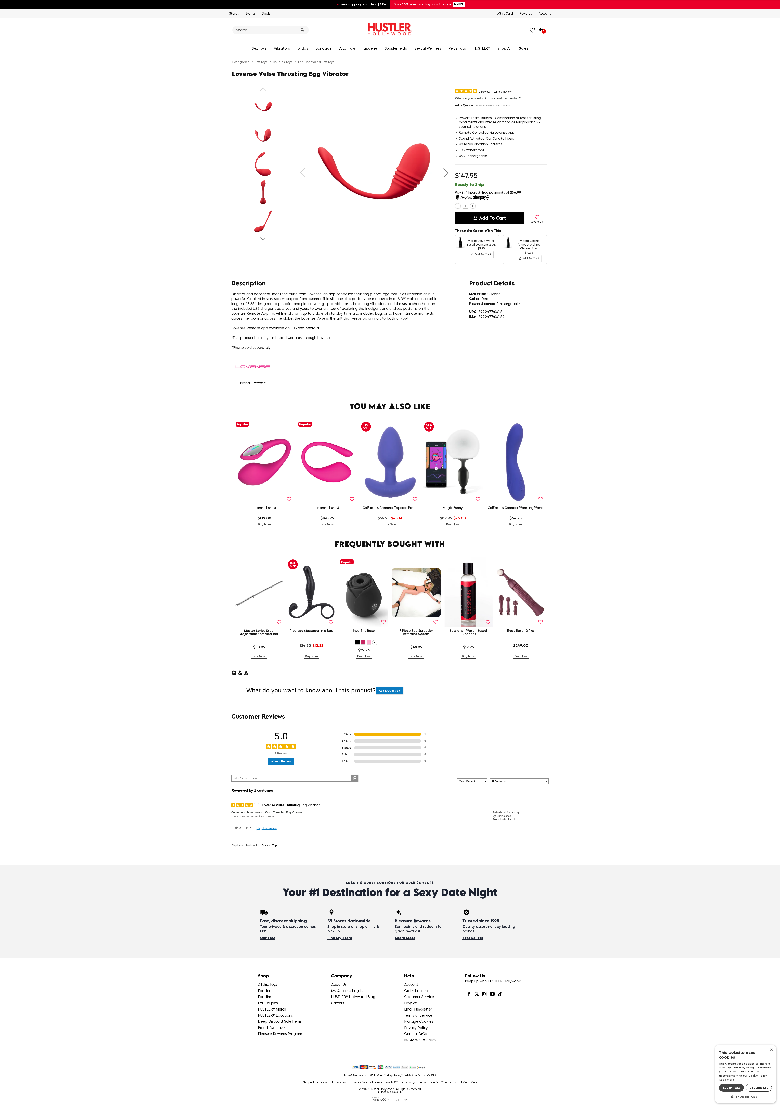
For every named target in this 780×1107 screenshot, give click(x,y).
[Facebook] (469, 994)
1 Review (484, 91)
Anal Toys (347, 48)
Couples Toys (282, 62)
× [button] (771, 1049)
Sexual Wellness (428, 48)
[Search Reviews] (354, 778)
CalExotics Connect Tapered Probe (390, 508)
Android (312, 328)
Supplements (396, 48)
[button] (445, 172)
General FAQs (415, 1034)
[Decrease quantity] (457, 206)
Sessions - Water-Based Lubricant (468, 632)
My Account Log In (347, 991)
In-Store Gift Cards (420, 1040)
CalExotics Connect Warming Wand (515, 508)
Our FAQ (267, 938)
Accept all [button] (732, 1087)
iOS (294, 328)
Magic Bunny (453, 508)
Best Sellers (472, 938)
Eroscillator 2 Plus (520, 631)
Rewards (526, 13)
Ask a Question (464, 105)
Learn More (405, 938)
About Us (339, 984)
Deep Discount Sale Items (279, 1021)
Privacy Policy (416, 1028)
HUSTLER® (481, 48)
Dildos (302, 48)
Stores (234, 13)
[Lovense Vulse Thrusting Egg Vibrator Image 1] (374, 172)
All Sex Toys (267, 984)
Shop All (504, 48)
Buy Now (264, 524)
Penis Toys (457, 48)
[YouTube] (492, 994)
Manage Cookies (418, 1021)
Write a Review (502, 91)
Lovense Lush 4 (264, 508)
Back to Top (269, 845)
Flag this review (267, 828)
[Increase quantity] (473, 206)
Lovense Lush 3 (327, 508)
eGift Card (505, 13)
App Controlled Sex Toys (315, 62)
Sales (523, 48)
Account (545, 13)
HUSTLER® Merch (272, 1009)
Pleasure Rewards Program (280, 1034)
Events (250, 13)
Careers (337, 1003)
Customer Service (419, 997)
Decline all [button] (759, 1087)
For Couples (268, 1003)
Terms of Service (418, 1015)
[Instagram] (484, 994)
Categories (240, 62)
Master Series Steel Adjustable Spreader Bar (259, 632)
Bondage (324, 48)
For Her (264, 991)
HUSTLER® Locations (275, 1015)
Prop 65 (410, 1003)
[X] (477, 994)
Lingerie (370, 48)
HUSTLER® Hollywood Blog (353, 997)
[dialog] (745, 1074)
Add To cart (492, 218)
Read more (726, 1079)
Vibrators (282, 48)
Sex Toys (259, 48)
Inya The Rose (364, 631)
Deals (266, 13)
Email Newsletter (418, 1009)
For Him (264, 997)
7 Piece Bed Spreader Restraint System (416, 632)
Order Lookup (416, 991)
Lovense (324, 338)
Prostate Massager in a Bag (311, 631)
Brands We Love (271, 1028)
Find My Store (339, 938)
